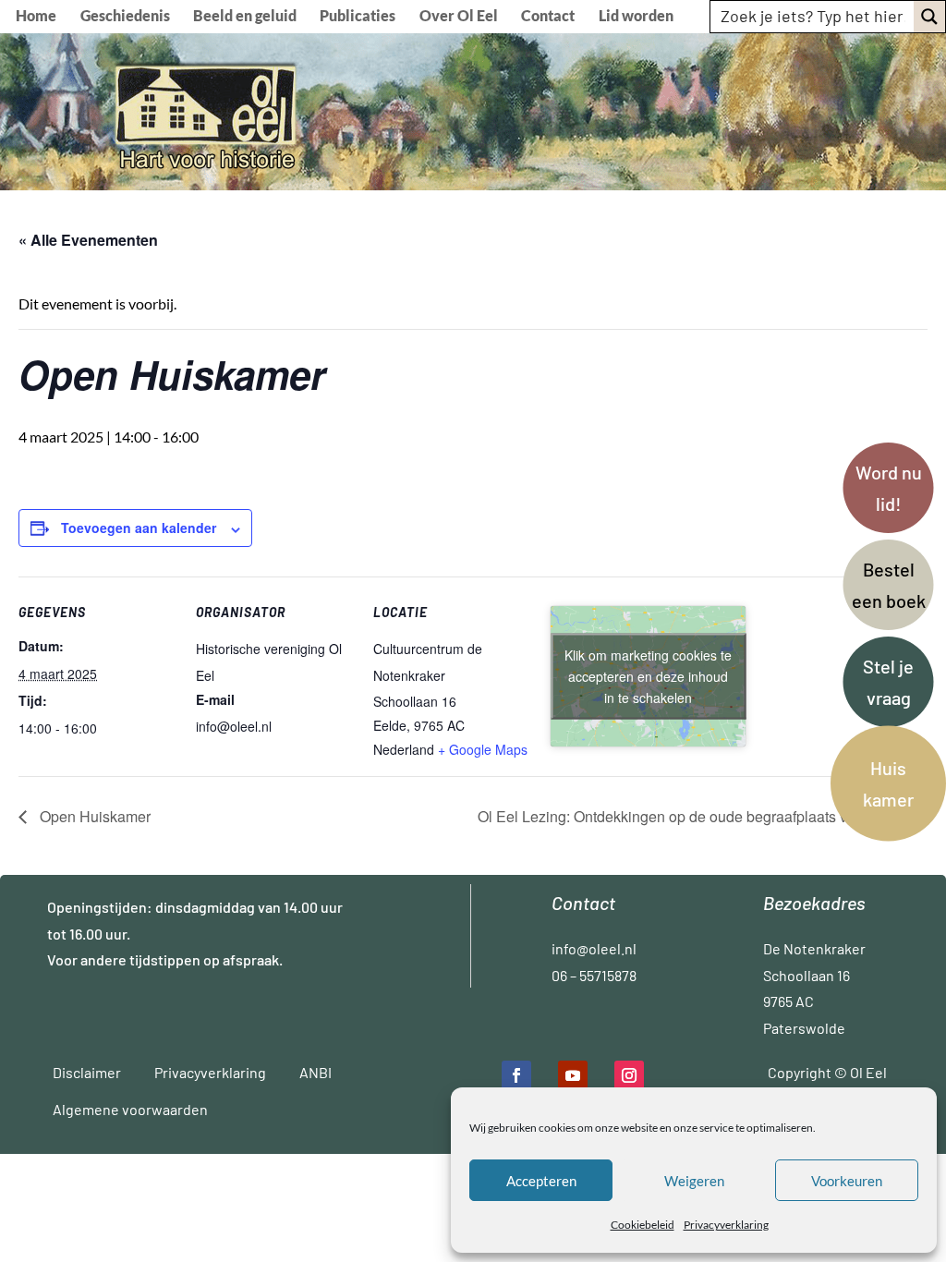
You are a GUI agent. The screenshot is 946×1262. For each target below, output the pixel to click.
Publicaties (357, 16)
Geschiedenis (125, 16)
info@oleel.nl (594, 948)
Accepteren (541, 1180)
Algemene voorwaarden (130, 1109)
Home (36, 16)
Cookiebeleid (642, 1225)
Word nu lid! (888, 488)
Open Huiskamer (93, 816)
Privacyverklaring (726, 1225)
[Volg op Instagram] (629, 1075)
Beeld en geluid (245, 16)
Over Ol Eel (458, 16)
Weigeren (694, 1180)
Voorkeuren (846, 1180)
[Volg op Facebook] (516, 1075)
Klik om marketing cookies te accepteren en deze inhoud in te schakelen (648, 675)
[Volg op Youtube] (573, 1075)
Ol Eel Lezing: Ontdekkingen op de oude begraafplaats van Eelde (694, 816)
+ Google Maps (483, 749)
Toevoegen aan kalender (138, 527)
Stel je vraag (888, 682)
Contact (548, 16)
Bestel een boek (889, 585)
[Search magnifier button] (929, 16)
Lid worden (636, 16)
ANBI (315, 1072)
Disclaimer (87, 1072)
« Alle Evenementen (88, 239)
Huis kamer (888, 783)
